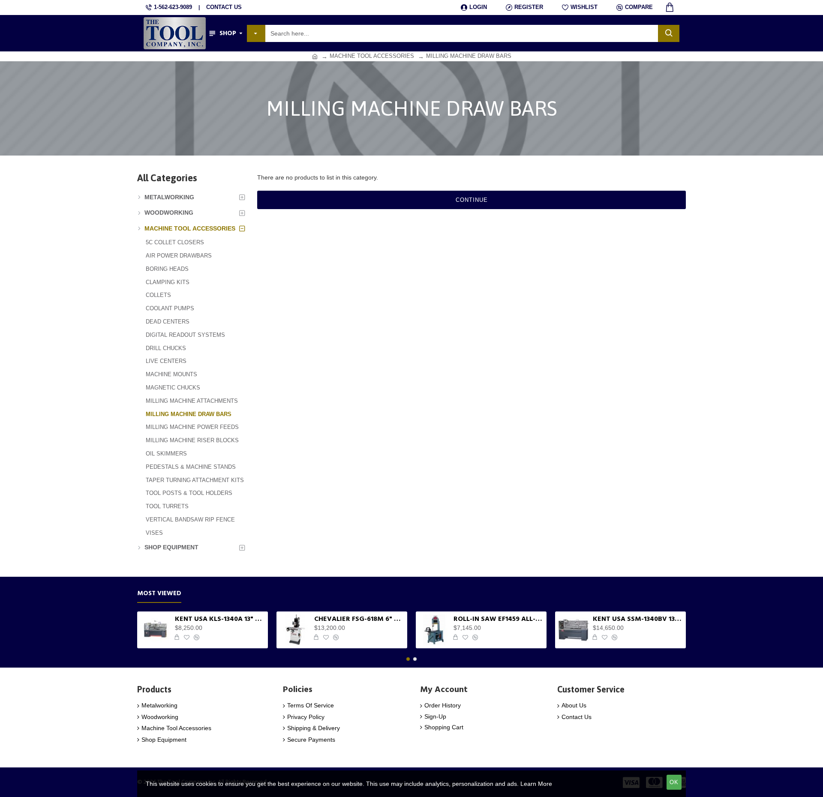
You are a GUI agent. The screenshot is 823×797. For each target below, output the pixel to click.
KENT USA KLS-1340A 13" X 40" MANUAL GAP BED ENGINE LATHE (220, 618)
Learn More (536, 783)
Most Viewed (159, 594)
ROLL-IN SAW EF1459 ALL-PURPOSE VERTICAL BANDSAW (499, 618)
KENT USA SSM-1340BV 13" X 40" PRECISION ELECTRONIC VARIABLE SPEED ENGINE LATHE (638, 618)
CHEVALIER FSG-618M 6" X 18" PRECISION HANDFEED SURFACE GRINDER (359, 618)
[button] (408, 659)
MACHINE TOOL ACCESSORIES (372, 56)
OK (674, 782)
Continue (472, 200)
